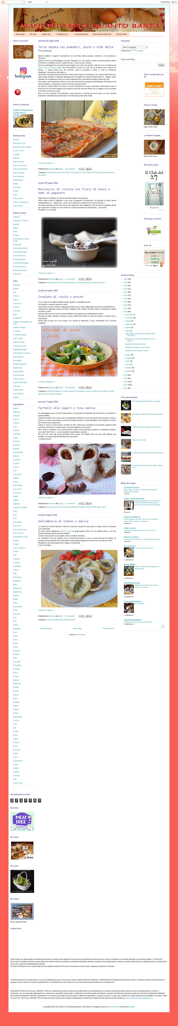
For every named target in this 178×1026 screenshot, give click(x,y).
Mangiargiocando (84, 507)
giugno (128, 355)
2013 (125, 382)
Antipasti (49, 173)
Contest (16, 307)
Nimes (40, 68)
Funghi (15, 544)
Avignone (53, 68)
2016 (125, 312)
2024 (125, 286)
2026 (125, 279)
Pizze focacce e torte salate (81, 173)
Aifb (14, 292)
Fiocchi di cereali (19, 530)
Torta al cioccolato (139, 440)
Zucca (15, 746)
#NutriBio (16, 285)
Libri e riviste (18, 338)
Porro (15, 673)
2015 (125, 375)
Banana (16, 449)
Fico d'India (17, 522)
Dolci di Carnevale (20, 169)
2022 (125, 292)
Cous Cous (17, 489)
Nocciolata (17, 360)
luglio (127, 331)
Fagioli (15, 500)
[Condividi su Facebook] (87, 169)
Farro (63, 173)
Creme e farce (18, 151)
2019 (125, 302)
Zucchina (16, 750)
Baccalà (16, 445)
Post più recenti (46, 628)
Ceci (15, 471)
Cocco (15, 482)
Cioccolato (17, 474)
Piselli (15, 647)
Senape (16, 702)
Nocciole (16, 614)
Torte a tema (18, 198)
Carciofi (16, 463)
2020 (125, 299)
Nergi (15, 610)
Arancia (16, 430)
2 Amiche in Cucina (131, 488)
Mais (15, 573)
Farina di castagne (20, 507)
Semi (94, 283)
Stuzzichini (42, 175)
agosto (128, 328)
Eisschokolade (139, 603)
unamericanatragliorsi (132, 620)
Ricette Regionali (19, 364)
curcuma (16, 776)
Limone (49, 620)
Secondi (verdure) (107, 173)
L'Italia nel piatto (19, 328)
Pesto (67, 173)
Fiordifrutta (65, 283)
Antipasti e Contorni (61, 391)
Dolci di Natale (18, 173)
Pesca (15, 636)
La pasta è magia (19, 335)
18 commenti (70, 504)
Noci (15, 618)
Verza (15, 735)
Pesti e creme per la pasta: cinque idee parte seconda (142, 539)
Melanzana (17, 592)
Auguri (15, 300)
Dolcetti (16, 158)
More (15, 603)
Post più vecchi (108, 628)
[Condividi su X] (85, 169)
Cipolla (16, 478)
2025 (125, 282)
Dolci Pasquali (18, 162)
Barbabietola (18, 452)
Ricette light (95, 507)
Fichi (15, 518)
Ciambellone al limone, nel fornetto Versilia (138, 622)
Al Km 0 (16, 296)
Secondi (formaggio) (83, 283)
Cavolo (16, 467)
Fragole (16, 541)
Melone (16, 596)
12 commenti (70, 279)
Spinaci (16, 709)
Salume (16, 695)
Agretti (15, 408)
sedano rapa (18, 783)
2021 (125, 295)
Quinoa (16, 680)
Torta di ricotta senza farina (144, 548)
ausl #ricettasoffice (20, 382)
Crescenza (17, 493)
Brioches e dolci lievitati (22, 147)
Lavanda (16, 563)
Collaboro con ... (63, 34)
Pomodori (95, 173)
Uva (14, 728)
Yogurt (103, 507)
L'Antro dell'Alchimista (133, 601)
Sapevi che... (46, 34)
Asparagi (16, 434)
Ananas (16, 419)
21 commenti (70, 616)
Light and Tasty (19, 342)
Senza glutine (18, 371)
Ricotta (72, 283)
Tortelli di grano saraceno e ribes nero (146, 427)
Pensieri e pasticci (131, 537)
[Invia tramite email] (79, 169)
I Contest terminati (81, 34)
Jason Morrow (113, 1007)
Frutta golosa (97, 391)
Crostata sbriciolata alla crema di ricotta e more (140, 530)
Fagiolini (16, 504)
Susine (15, 713)
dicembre (129, 315)
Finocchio (17, 526)
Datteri (15, 496)
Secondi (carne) (69, 620)
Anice (15, 427)
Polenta (16, 654)
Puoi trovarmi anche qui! (102, 34)
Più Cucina (67, 531)
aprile (127, 361)
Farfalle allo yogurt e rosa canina (66, 408)
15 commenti (70, 388)
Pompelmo (17, 665)
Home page (20, 34)
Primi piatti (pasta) (20, 252)
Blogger (132, 1007)
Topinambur (17, 717)
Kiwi (14, 555)
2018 (125, 305)
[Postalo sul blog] (82, 169)
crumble (16, 772)
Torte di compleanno (21, 202)
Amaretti (16, 416)
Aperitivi (57, 173)
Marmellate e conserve (21, 353)
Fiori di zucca (18, 533)
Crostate (64, 507)
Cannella (16, 460)
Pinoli (15, 643)
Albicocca (17, 412)
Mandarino (17, 577)
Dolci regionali (18, 176)
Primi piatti (17, 245)
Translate (139, 51)
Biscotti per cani (19, 143)
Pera (15, 632)
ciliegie (16, 768)
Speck (15, 706)
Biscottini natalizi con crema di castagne (147, 414)
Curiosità (16, 311)
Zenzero (16, 742)
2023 (125, 289)
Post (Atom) (80, 635)
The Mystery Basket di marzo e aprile (146, 401)
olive (15, 779)
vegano (16, 397)
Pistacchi (16, 651)
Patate (15, 625)
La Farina (16, 331)
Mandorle (16, 581)
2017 (125, 308)
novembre (129, 318)
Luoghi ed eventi (19, 346)
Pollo (15, 658)
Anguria (16, 423)
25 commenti (70, 169)
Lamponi (16, 559)
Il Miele (105, 391)
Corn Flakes (17, 485)
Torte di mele (18, 206)
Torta (15, 195)
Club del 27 (17, 303)
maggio (128, 358)
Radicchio (17, 684)
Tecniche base (18, 375)
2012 (125, 385)
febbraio (128, 368)
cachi (15, 757)
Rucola (45, 394)
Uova (15, 724)
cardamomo (17, 761)
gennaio (128, 371)
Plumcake (17, 187)
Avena (15, 438)
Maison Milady (129, 564)
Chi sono (33, 34)
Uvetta (15, 731)
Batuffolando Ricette (132, 583)
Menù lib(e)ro (18, 357)
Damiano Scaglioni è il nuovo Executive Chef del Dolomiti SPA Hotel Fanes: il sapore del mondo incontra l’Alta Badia (148, 503)
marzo (128, 365)
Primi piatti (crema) (20, 248)
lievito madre (18, 390)
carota (15, 765)
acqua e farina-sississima (134, 499)
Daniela (52, 169)
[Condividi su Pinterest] (90, 169)
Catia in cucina (130, 528)
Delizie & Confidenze (132, 517)
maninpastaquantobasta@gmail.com (139, 998)
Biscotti (49, 507)
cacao (15, 753)
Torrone (16, 720)
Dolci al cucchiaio (20, 165)
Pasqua (16, 235)
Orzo (15, 621)
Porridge (16, 669)
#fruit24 (16, 289)
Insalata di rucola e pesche (60, 296)
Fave (15, 515)
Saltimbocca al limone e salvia (63, 521)
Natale (15, 228)
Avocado (16, 441)
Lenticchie (17, 566)
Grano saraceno (19, 548)
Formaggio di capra (83, 391)
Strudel (16, 191)
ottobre (128, 321)
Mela (15, 585)
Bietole (15, 456)
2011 (125, 388)
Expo (15, 314)
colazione (56, 507)
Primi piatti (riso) (19, 256)
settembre (129, 324)
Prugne (16, 676)
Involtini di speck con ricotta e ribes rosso (147, 453)
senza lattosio (18, 394)
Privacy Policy (121, 34)
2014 (125, 378)
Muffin (15, 184)
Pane (15, 231)
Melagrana (17, 588)
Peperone (17, 629)
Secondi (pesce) (19, 267)
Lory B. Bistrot (129, 546)
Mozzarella (17, 607)
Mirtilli (15, 599)
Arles (46, 68)
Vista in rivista (18, 379)
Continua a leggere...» (46, 163)
